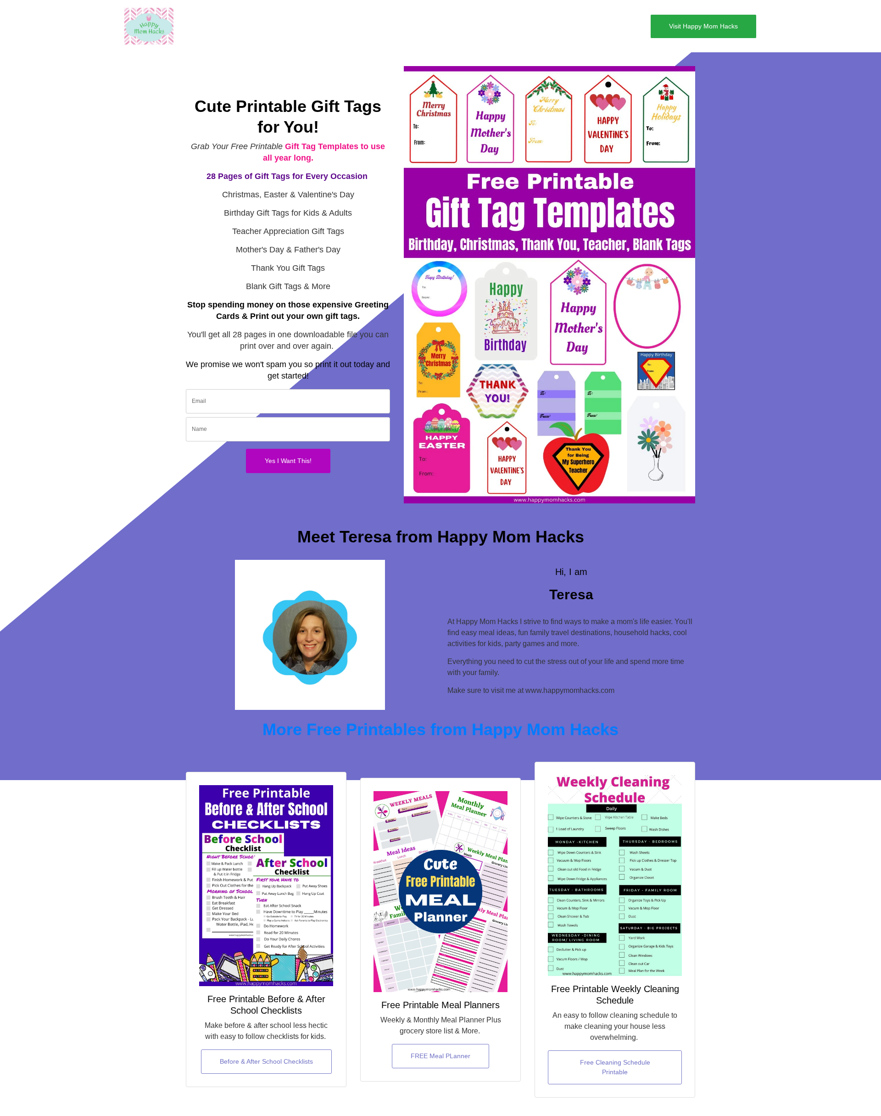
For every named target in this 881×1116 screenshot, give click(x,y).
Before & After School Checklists (266, 1061)
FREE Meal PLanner (440, 1056)
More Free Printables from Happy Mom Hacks (440, 729)
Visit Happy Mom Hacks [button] (703, 26)
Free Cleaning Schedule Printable (615, 1067)
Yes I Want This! (288, 460)
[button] (199, 26)
